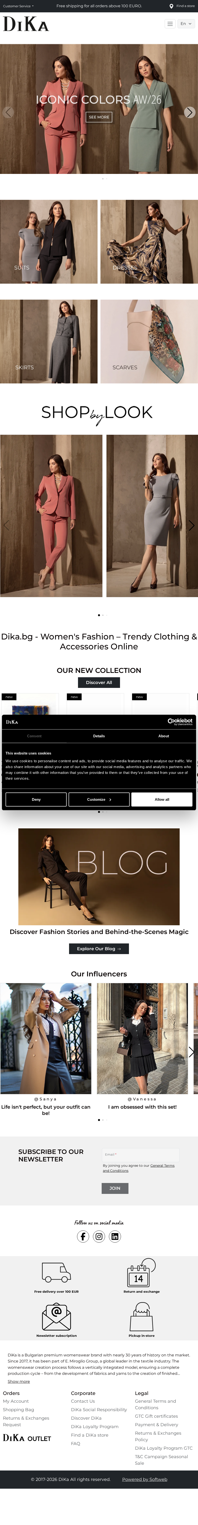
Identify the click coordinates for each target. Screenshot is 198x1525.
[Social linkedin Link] (115, 1236)
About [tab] (163, 736)
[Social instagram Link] (99, 1236)
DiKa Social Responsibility (99, 1409)
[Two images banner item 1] (49, 241)
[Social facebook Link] (83, 1236)
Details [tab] (99, 736)
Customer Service (17, 6)
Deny (36, 799)
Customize (96, 799)
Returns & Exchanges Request (26, 1421)
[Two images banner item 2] (149, 241)
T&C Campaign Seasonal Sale (161, 1460)
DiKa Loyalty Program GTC (164, 1448)
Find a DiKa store (89, 1435)
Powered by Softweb (144, 1479)
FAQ (75, 1443)
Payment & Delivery (156, 1424)
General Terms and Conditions (155, 1404)
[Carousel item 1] (99, 108)
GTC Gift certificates (156, 1416)
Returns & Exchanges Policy (158, 1436)
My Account (16, 1401)
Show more (19, 1381)
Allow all (162, 799)
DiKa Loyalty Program (95, 1426)
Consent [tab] (34, 736)
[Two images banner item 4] (149, 341)
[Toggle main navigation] (170, 23)
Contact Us (83, 1401)
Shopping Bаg (18, 1409)
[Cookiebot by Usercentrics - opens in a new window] (171, 722)
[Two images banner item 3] (49, 341)
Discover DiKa (86, 1418)
